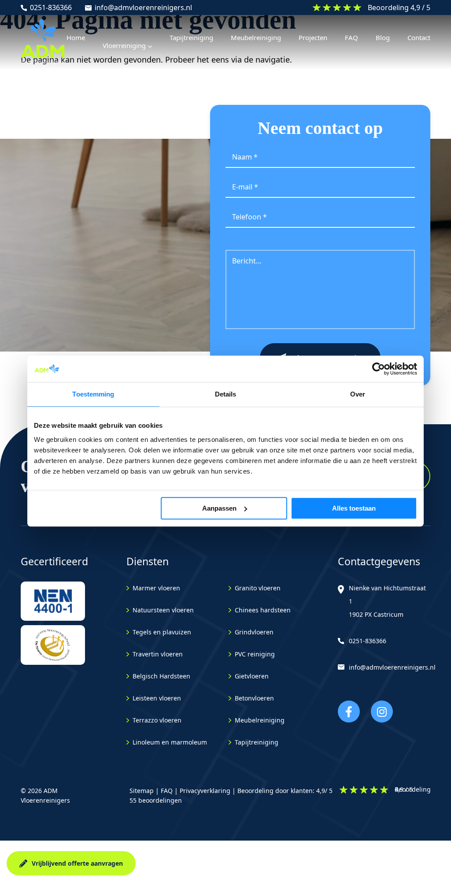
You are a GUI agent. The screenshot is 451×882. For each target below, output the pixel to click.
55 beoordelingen (155, 800)
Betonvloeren (254, 698)
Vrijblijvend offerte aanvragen (77, 863)
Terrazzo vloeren (157, 720)
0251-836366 (51, 7)
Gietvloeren (252, 676)
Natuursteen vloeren (163, 610)
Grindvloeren (254, 632)
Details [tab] (226, 394)
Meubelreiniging (260, 720)
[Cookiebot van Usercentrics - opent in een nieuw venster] (378, 368)
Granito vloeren (258, 588)
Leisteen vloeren (157, 698)
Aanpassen (219, 508)
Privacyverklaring (205, 790)
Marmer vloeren (156, 588)
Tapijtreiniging (256, 742)
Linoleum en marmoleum (170, 742)
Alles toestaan (354, 508)
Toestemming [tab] (93, 394)
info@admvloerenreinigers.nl (143, 7)
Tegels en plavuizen (162, 632)
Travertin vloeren (158, 654)
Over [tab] (357, 394)
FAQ (167, 790)
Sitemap (141, 790)
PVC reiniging (255, 654)
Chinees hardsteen (263, 610)
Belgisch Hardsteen (161, 676)
